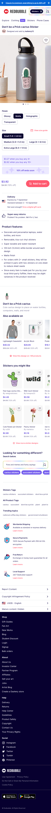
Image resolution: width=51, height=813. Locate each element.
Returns (5, 706)
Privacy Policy (22, 777)
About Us (6, 662)
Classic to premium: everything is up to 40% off (25, 3)
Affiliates (6, 674)
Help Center (7, 711)
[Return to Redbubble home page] (15, 11)
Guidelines (7, 715)
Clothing (17, 20)
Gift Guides (7, 621)
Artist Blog (7, 687)
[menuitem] (5, 20)
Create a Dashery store (13, 691)
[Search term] (47, 11)
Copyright (6, 723)
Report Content (9, 589)
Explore (5, 20)
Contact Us (7, 727)
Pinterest (10, 760)
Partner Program (10, 670)
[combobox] (40, 11)
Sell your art (7, 679)
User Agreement (8, 777)
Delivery (6, 702)
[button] (25, 3)
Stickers (31, 20)
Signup (5, 647)
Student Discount (10, 638)
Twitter (9, 751)
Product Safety (9, 719)
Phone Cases (43, 20)
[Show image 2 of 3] (25, 104)
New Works (7, 630)
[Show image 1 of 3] (23, 104)
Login (4, 642)
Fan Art (5, 626)
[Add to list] (46, 40)
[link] (11, 472)
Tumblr (9, 755)
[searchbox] (25, 464)
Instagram (11, 742)
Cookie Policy (7, 785)
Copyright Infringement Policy (16, 596)
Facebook (11, 747)
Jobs (4, 683)
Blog (4, 634)
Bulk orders (7, 651)
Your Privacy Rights (11, 732)
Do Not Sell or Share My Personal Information (20, 781)
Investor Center (9, 666)
